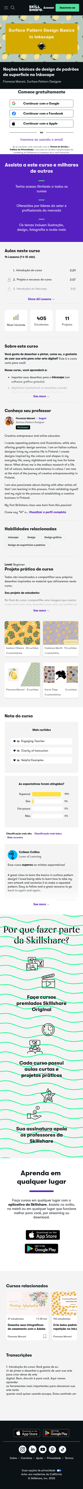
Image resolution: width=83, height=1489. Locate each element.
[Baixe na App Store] (41, 1235)
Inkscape (13, 537)
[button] (6, 7)
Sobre (13, 1458)
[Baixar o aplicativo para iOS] (27, 1433)
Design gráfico (53, 537)
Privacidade (54, 1458)
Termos (69, 1458)
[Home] (36, 7)
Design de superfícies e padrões (26, 544)
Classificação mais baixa (48, 833)
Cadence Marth (54, 648)
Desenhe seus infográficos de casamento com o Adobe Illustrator (26, 1328)
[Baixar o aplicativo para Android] (56, 1433)
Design (31, 537)
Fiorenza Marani (31, 418)
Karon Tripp (51, 689)
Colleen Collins (29, 852)
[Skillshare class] (27, 1304)
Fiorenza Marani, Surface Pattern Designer (32, 81)
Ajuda (39, 1458)
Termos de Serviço (59, 147)
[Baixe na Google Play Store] (41, 1249)
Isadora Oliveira (15, 648)
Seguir (43, 418)
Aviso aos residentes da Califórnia (41, 1474)
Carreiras (26, 1458)
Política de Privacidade (21, 149)
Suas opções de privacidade (38, 1470)
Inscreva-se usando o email (41, 139)
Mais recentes (15, 837)
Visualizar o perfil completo (47, 512)
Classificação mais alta (19, 833)
